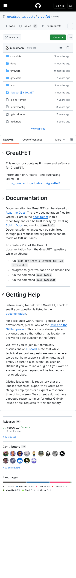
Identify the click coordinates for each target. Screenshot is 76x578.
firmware (15, 70)
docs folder (40, 217)
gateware (15, 77)
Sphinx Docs (14, 225)
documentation (16, 313)
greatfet (43, 16)
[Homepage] (38, 5)
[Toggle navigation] (5, 5)
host (12, 85)
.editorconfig (17, 106)
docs (13, 63)
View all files (38, 128)
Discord (31, 349)
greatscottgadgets (21, 16)
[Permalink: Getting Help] (3, 294)
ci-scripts (15, 56)
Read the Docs (15, 212)
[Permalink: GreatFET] (3, 152)
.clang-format (18, 99)
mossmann (17, 47)
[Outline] (71, 139)
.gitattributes (17, 114)
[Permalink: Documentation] (3, 198)
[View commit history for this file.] (68, 47)
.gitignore (15, 121)
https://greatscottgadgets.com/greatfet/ (33, 183)
